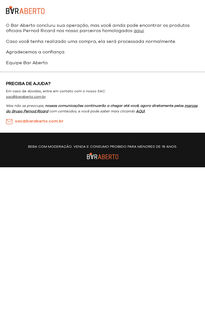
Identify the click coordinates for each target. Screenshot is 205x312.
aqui (139, 31)
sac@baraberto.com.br (26, 97)
